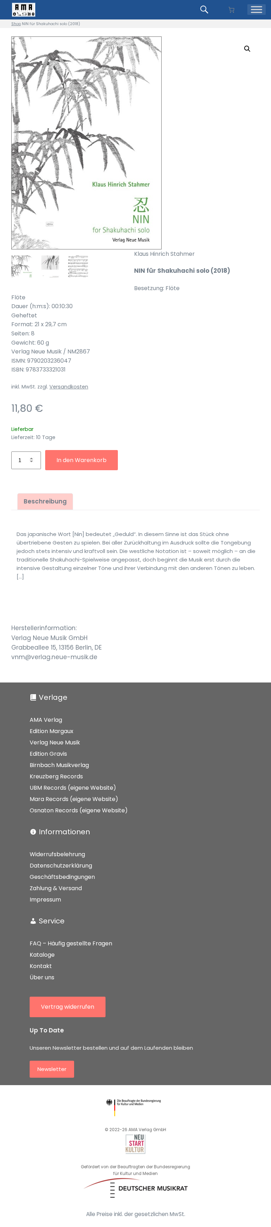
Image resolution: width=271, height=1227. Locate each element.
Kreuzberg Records (56, 776)
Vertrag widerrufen (67, 1007)
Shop (16, 24)
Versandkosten (68, 386)
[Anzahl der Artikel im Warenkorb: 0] (231, 9)
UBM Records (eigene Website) (73, 788)
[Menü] (256, 9)
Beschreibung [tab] (45, 501)
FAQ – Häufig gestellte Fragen (71, 943)
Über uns (42, 977)
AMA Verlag (46, 720)
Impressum (45, 899)
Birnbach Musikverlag (59, 765)
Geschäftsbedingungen (62, 877)
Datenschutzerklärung (61, 866)
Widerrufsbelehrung (57, 854)
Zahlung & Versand (56, 888)
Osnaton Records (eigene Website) (79, 810)
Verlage (53, 697)
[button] (247, 48)
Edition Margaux (51, 731)
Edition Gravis (48, 754)
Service (52, 921)
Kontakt (41, 966)
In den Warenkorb (81, 460)
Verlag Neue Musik (55, 742)
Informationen (64, 832)
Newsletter (51, 1069)
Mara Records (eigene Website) (74, 799)
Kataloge (42, 955)
